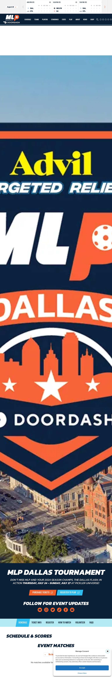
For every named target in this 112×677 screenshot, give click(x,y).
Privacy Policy (82, 673)
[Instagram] (108, 19)
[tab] (23, 623)
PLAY (70, 20)
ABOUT (78, 20)
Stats (64, 20)
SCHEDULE (27, 20)
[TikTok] (111, 19)
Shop (92, 20)
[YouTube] (101, 19)
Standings (55, 20)
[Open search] (97, 19)
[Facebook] (103, 19)
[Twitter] (106, 19)
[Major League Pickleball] (11, 19)
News (85, 20)
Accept (82, 668)
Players (45, 20)
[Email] (72, 610)
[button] (108, 651)
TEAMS (36, 20)
